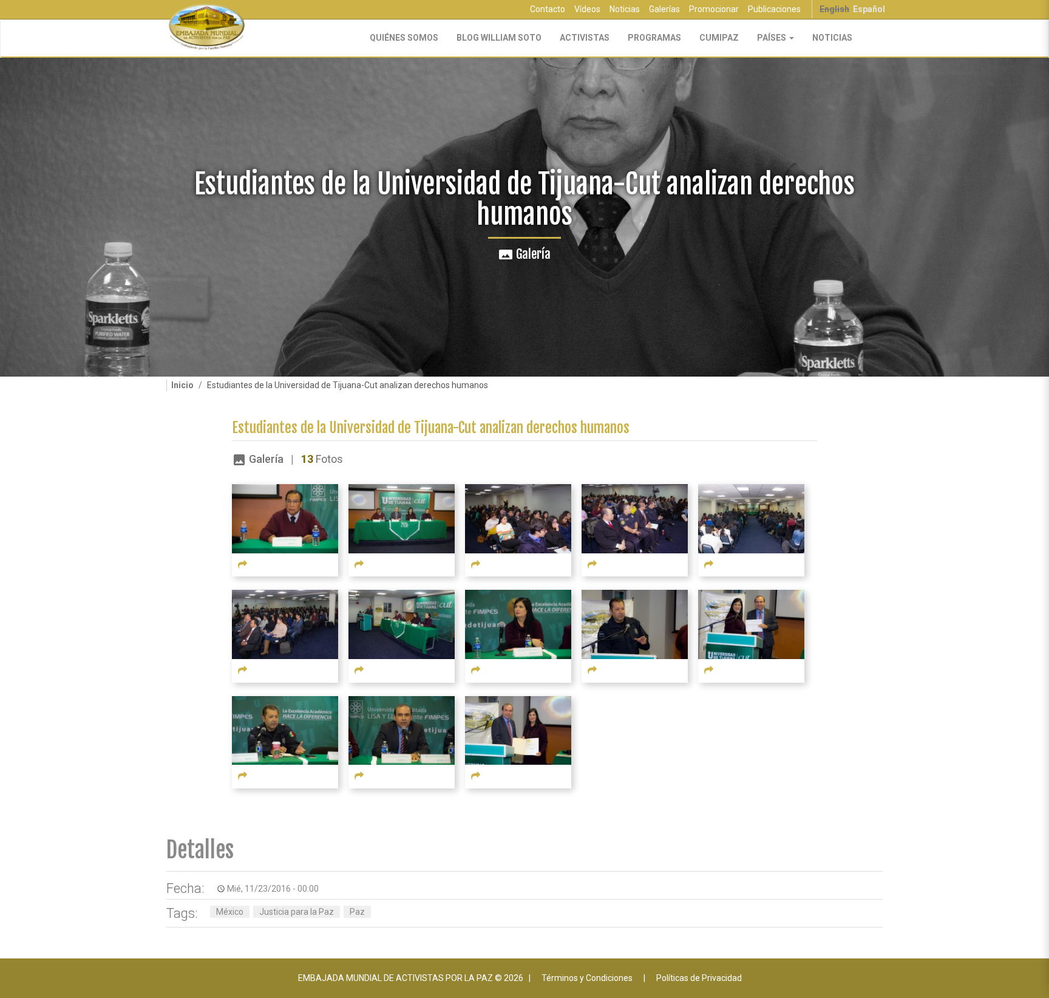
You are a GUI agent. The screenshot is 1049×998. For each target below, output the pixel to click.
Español (869, 9)
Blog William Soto (499, 38)
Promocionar (714, 9)
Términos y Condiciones (587, 978)
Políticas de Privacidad (699, 978)
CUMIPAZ (719, 38)
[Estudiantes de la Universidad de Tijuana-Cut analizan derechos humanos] (285, 518)
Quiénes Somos (404, 38)
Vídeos (587, 9)
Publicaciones (774, 9)
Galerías (664, 9)
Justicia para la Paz (296, 912)
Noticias (624, 9)
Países (772, 38)
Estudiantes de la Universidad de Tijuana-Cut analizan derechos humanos (431, 428)
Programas (654, 38)
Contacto (547, 9)
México (229, 912)
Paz (357, 912)
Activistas (584, 38)
